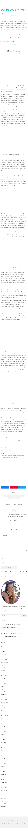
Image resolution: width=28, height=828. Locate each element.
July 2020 (3, 707)
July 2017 (3, 795)
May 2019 (3, 739)
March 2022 (3, 673)
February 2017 (4, 809)
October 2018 (4, 758)
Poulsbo (18, 455)
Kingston (3, 457)
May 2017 (3, 801)
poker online (2, 27)
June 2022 (3, 670)
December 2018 (4, 753)
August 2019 (4, 731)
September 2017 (4, 790)
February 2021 (4, 697)
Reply (15, 520)
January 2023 (4, 657)
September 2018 (4, 761)
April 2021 (3, 691)
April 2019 (3, 742)
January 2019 (4, 750)
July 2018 (3, 766)
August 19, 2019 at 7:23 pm (13, 522)
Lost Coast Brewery (7, 571)
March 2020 (3, 713)
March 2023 (3, 651)
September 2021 (4, 681)
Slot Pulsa (3, 793)
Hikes (14, 44)
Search (24, 615)
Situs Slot (3, 777)
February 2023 (4, 654)
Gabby (19, 53)
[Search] (26, 2)
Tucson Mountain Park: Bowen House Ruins (11, 624)
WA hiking (17, 498)
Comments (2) (14, 492)
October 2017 (4, 787)
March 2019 (3, 745)
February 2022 (4, 675)
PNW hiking (10, 498)
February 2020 (4, 715)
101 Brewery (23, 571)
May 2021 (3, 689)
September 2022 (4, 662)
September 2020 (4, 702)
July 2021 (3, 686)
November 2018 (4, 755)
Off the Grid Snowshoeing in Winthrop (10, 636)
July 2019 (3, 734)
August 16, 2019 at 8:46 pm (12, 511)
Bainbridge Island (11, 457)
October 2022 (4, 659)
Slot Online (3, 798)
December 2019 (4, 721)
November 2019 (4, 723)
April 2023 (3, 649)
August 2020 (4, 705)
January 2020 (4, 718)
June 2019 (3, 737)
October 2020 (4, 699)
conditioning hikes (8, 496)
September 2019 (4, 729)
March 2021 (3, 694)
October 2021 (4, 678)
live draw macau (11, 35)
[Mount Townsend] (13, 69)
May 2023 (3, 646)
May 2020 (3, 710)
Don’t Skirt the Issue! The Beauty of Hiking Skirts (12, 633)
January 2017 (4, 811)
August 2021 (3, 683)
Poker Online (4, 782)
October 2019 (4, 726)
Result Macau (4, 747)
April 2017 (3, 803)
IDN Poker (3, 806)
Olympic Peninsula (19, 496)
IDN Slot (3, 779)
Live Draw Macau (5, 785)
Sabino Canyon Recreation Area (8, 627)
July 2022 (3, 667)
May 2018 (3, 771)
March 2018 (3, 774)
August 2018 (4, 763)
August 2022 (4, 665)
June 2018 (3, 769)
